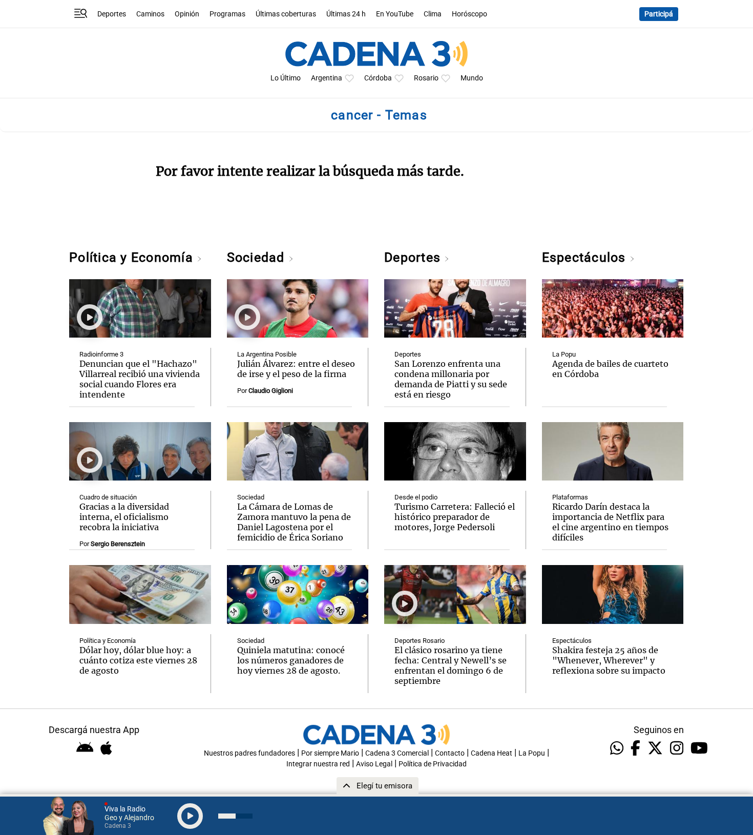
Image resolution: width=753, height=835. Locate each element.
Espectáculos (586, 257)
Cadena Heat (491, 753)
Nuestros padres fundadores (249, 753)
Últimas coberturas (286, 14)
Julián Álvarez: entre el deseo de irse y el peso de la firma (296, 369)
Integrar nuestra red (318, 764)
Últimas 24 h (346, 14)
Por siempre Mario (330, 753)
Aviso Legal (374, 764)
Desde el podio (415, 497)
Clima (433, 14)
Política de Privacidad (433, 764)
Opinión (187, 14)
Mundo (472, 78)
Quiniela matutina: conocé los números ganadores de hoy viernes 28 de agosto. (291, 660)
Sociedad (257, 257)
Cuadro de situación (108, 497)
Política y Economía (133, 257)
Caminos (150, 14)
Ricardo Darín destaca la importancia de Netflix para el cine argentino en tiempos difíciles (610, 522)
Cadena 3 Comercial (397, 753)
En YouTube (394, 14)
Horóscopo (469, 14)
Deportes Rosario (419, 640)
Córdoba (378, 78)
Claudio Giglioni (270, 390)
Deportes (111, 14)
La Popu (564, 354)
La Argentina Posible (267, 354)
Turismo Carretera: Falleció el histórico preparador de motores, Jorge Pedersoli (454, 517)
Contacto (450, 753)
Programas (227, 14)
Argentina (326, 78)
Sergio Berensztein (118, 544)
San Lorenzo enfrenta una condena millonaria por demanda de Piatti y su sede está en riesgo (450, 379)
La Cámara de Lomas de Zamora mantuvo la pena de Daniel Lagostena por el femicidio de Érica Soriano (294, 522)
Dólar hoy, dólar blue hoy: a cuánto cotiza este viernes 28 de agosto (138, 660)
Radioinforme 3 (101, 354)
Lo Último (285, 78)
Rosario (426, 78)
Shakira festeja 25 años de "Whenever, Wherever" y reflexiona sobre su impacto (608, 660)
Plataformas (570, 497)
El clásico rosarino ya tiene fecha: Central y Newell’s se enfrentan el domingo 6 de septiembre (450, 665)
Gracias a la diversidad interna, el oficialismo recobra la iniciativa (124, 517)
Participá (658, 14)
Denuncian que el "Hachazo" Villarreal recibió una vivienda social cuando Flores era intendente (139, 379)
